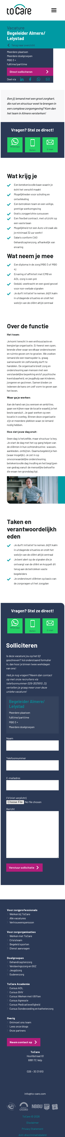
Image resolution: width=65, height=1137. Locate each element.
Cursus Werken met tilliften (25, 996)
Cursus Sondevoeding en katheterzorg (31, 1008)
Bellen (32, 150)
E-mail (50, 149)
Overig (11, 1018)
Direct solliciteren (21, 71)
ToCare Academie (18, 984)
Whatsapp (15, 146)
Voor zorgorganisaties (21, 931)
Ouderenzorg (17, 974)
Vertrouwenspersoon (22, 922)
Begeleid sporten (19, 944)
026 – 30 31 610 (35, 1071)
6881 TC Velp (35, 1060)
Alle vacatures (18, 918)
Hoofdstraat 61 (35, 1056)
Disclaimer (32, 1122)
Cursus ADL (16, 988)
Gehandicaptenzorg (21, 962)
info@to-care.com (35, 1093)
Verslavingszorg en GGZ (23, 966)
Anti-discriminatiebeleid (32, 1135)
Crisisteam (16, 940)
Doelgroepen (15, 957)
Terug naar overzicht (23, 45)
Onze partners (18, 1030)
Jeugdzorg (16, 970)
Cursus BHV (16, 992)
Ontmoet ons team (20, 1022)
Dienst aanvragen (20, 948)
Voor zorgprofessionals (22, 910)
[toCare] (19, 10)
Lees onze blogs (19, 1026)
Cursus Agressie (19, 1000)
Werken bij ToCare (20, 914)
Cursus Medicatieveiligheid (25, 1004)
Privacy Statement (32, 1128)
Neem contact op (21, 1042)
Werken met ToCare (21, 936)
